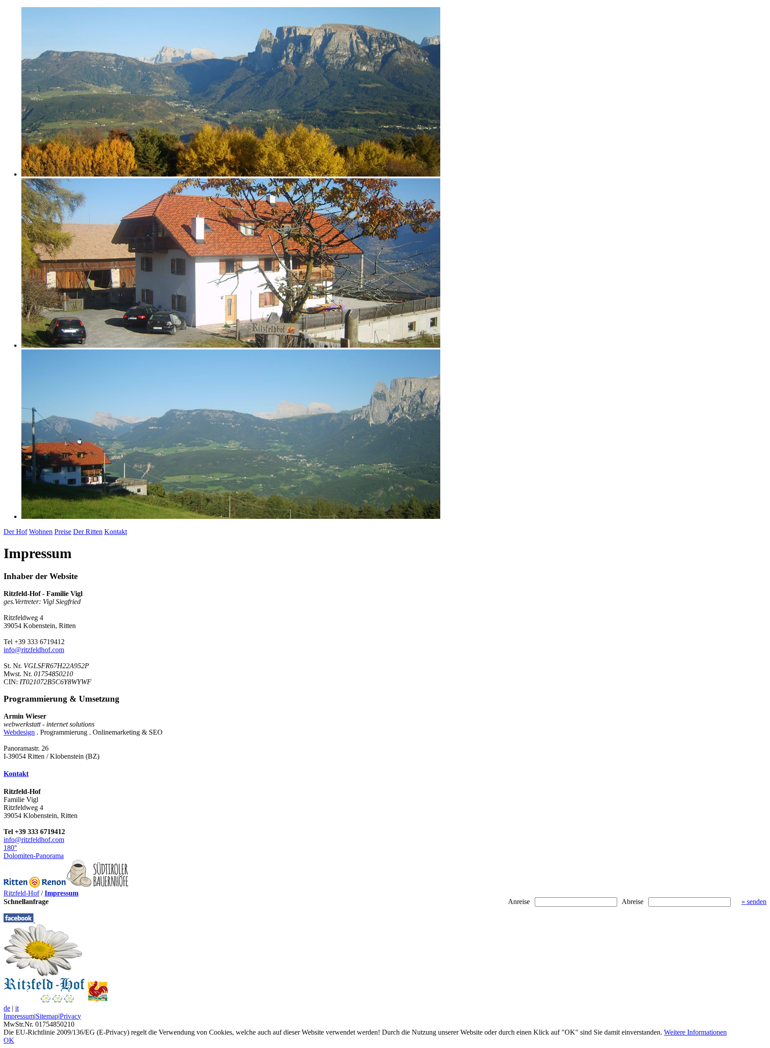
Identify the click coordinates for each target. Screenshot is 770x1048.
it (17, 1008)
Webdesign (19, 732)
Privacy (70, 1016)
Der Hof (15, 531)
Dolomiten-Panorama (34, 851)
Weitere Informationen (695, 1032)
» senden (753, 901)
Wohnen (41, 531)
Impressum (19, 1016)
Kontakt (115, 531)
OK (9, 1040)
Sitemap (47, 1016)
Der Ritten (87, 531)
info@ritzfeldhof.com (34, 649)
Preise (62, 531)
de (7, 1008)
